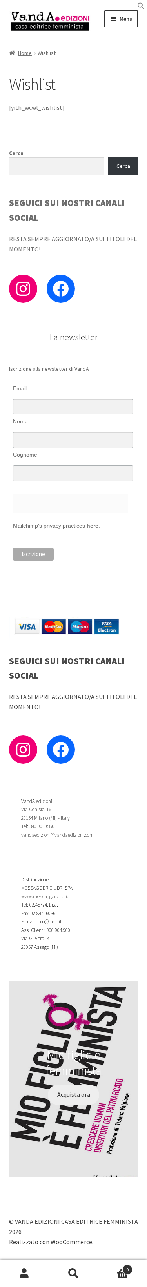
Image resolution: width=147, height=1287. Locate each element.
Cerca (16, 153)
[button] (141, 7)
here (92, 525)
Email (20, 388)
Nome (20, 421)
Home (25, 52)
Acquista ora (73, 1094)
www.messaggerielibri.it (46, 896)
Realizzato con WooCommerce (50, 1242)
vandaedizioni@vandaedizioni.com (57, 835)
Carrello (113, 1266)
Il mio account (24, 1273)
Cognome (25, 454)
